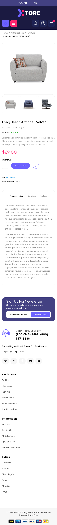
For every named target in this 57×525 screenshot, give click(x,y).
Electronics (7, 386)
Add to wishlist (36, 166)
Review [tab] (32, 196)
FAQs (4, 491)
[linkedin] (38, 361)
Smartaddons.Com (28, 515)
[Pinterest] (30, 361)
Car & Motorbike (9, 409)
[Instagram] (13, 361)
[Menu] (13, 23)
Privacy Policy (8, 441)
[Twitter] (5, 361)
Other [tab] (43, 196)
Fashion (5, 380)
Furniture (6, 391)
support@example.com (13, 351)
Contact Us (7, 430)
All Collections (8, 436)
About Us (6, 424)
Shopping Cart (8, 474)
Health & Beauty (9, 403)
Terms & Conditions (11, 447)
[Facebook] (22, 361)
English (23, 3)
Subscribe (40, 314)
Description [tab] (17, 196)
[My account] (43, 23)
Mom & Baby (8, 397)
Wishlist (5, 468)
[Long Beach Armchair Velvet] (10, 104)
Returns (5, 480)
